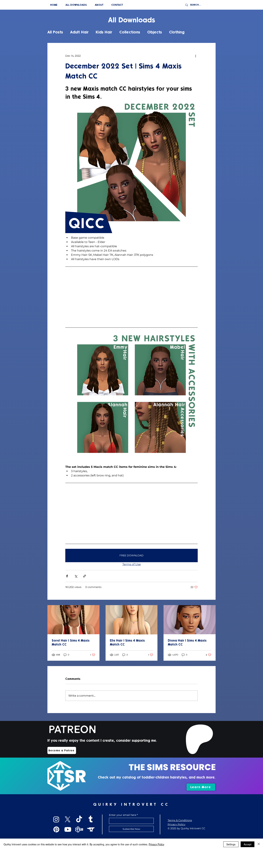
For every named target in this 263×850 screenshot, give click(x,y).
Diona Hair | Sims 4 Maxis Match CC (187, 642)
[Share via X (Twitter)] (75, 576)
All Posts (55, 32)
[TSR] (79, 829)
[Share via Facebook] (67, 576)
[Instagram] (56, 819)
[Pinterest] (56, 829)
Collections (129, 32)
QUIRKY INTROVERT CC (131, 804)
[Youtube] (68, 829)
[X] (68, 819)
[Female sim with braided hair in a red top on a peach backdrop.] (73, 619)
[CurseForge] (91, 829)
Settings (230, 844)
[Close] (259, 844)
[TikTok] (79, 819)
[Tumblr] (90, 819)
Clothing (176, 32)
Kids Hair (104, 32)
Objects (154, 32)
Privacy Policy (156, 844)
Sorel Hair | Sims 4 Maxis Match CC (70, 642)
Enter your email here (122, 815)
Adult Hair (79, 32)
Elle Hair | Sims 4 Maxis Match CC (127, 642)
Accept (247, 844)
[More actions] (195, 56)
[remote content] (131, 297)
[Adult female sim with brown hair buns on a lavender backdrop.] (190, 619)
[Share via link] (84, 576)
